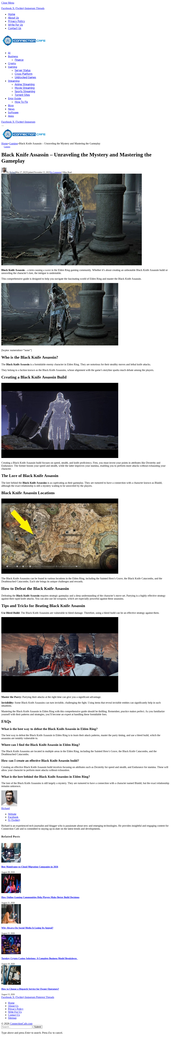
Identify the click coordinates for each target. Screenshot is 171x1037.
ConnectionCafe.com (21, 1023)
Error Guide (14, 98)
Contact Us (14, 28)
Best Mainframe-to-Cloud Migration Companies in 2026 (29, 867)
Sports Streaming (25, 91)
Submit (37, 1027)
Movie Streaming (25, 88)
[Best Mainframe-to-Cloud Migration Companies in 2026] (11, 861)
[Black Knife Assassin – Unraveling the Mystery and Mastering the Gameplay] (71, 264)
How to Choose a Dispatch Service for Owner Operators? (30, 989)
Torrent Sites (22, 95)
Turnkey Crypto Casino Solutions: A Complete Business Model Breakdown (39, 958)
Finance (19, 60)
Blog (11, 105)
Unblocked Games (25, 77)
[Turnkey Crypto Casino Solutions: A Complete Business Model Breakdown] (11, 953)
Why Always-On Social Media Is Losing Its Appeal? (27, 928)
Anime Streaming (25, 84)
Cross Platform (23, 74)
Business (13, 56)
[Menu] (3, 125)
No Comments (55, 172)
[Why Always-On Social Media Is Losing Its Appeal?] (11, 922)
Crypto (12, 63)
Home (11, 14)
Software (13, 112)
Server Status (23, 70)
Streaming (14, 81)
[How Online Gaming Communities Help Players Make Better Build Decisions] (11, 892)
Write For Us (15, 25)
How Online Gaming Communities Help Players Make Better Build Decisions (40, 897)
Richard (13, 172)
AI (9, 53)
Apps (11, 116)
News (11, 109)
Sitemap (12, 1017)
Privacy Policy (16, 21)
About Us (13, 18)
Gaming (12, 67)
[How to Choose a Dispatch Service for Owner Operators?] (11, 983)
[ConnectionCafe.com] (24, 46)
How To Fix (21, 102)
